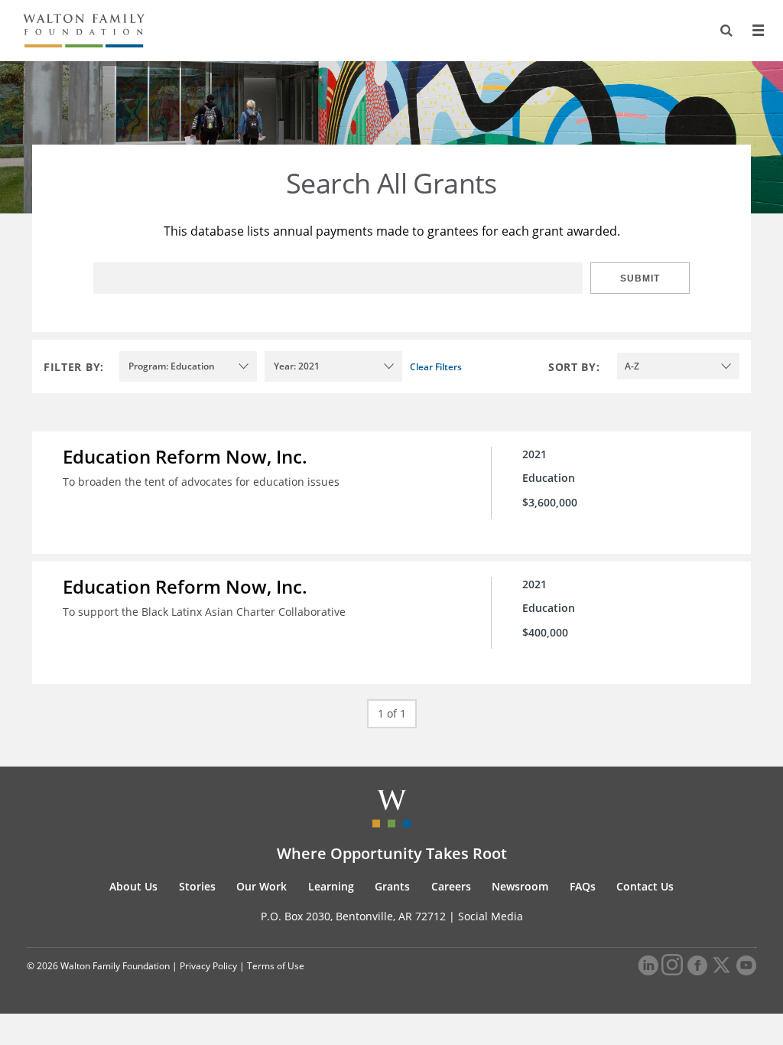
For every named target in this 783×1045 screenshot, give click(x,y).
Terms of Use (275, 965)
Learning (331, 886)
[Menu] (758, 30)
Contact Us (645, 886)
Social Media (490, 916)
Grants (392, 886)
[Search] (726, 30)
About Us (133, 886)
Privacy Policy (208, 965)
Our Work (261, 886)
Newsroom (520, 886)
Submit (640, 278)
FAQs (583, 886)
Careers (451, 886)
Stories (197, 886)
